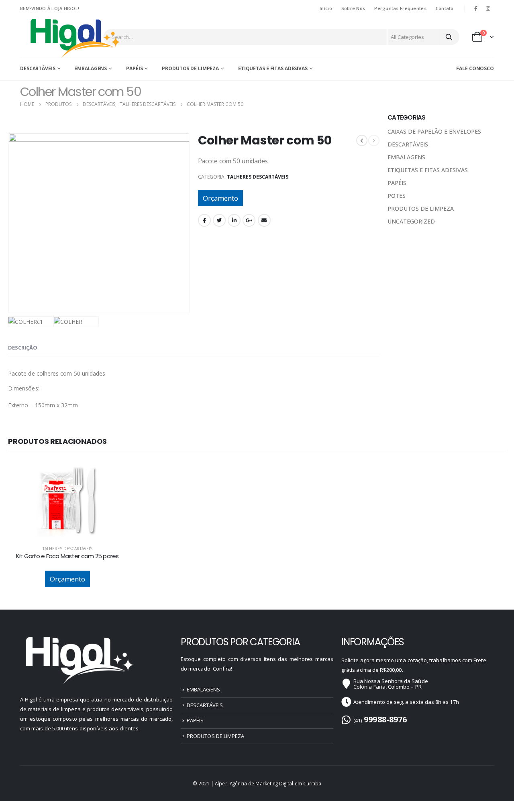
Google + (249, 220)
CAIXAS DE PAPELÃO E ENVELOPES (434, 131)
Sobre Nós (353, 8)
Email (264, 220)
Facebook (204, 220)
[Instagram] (488, 8)
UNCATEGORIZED (411, 221)
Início (326, 8)
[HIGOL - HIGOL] (76, 37)
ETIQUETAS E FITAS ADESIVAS (273, 68)
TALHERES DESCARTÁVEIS (257, 176)
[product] (67, 501)
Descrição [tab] (22, 347)
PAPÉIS (134, 68)
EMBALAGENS (90, 68)
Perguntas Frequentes (400, 8)
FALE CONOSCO (475, 68)
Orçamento (220, 198)
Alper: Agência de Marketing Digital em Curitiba (268, 783)
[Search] (448, 37)
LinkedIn (234, 220)
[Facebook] (476, 8)
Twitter (219, 220)
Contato (445, 8)
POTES (397, 195)
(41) (380, 720)
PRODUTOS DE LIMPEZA (190, 68)
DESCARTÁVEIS (37, 68)
